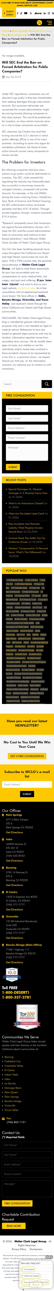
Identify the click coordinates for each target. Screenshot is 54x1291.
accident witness (13, 677)
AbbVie (35, 635)
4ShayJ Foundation (22, 607)
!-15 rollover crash (15, 580)
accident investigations (16, 658)
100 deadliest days (19, 588)
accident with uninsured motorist (28, 674)
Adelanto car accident (30, 697)
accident (31, 646)
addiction (34, 689)
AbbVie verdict (38, 638)
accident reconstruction (16, 666)
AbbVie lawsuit (24, 638)
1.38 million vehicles (23, 584)
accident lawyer (34, 658)
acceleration (20, 646)
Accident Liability (13, 662)
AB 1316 (21, 635)
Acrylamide (11, 685)
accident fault (21, 654)
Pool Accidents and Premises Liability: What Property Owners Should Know (26, 527)
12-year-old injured (30, 592)
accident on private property (33, 662)
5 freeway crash (28, 611)
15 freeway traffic (22, 596)
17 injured (36, 596)
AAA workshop (37, 627)
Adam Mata (23, 685)
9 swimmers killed (36, 619)
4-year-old (37, 603)
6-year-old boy (17, 615)
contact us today (27, 288)
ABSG (26, 642)
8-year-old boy (21, 619)
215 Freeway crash (28, 599)
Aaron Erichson (26, 631)
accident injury (35, 654)
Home (5, 30)
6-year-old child (33, 615)
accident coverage (26, 650)
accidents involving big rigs (18, 681)
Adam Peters (35, 685)
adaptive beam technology (17, 689)
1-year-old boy (31, 580)
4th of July (37, 607)
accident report (28, 670)
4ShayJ (10, 607)
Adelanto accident (20, 693)
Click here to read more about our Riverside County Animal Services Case (27, 4)
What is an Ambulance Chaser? (26, 503)
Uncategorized (19, 34)
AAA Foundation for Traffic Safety (20, 623)
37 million (26, 603)
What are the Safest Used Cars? (26, 513)
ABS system (16, 642)
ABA (28, 635)
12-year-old (34, 588)
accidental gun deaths (32, 677)
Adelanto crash (13, 701)
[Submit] (47, 384)
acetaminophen (37, 681)
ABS (8, 642)
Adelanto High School (30, 701)
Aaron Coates (12, 631)
